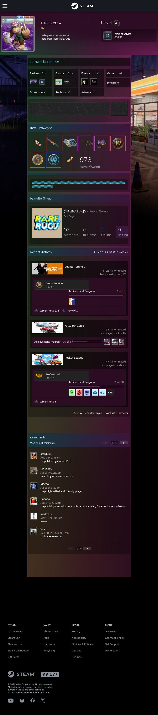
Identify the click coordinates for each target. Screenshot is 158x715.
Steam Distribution (18, 650)
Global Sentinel (54, 283)
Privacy (76, 631)
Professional (53, 374)
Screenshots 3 (48, 401)
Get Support (112, 644)
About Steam (15, 631)
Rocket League (74, 357)
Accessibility (79, 637)
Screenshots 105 (49, 310)
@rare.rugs (75, 211)
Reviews (123, 412)
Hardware (49, 644)
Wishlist (110, 412)
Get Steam (111, 631)
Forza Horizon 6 (74, 325)
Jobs (46, 637)
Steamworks (15, 644)
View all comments (42, 443)
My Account (112, 650)
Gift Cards (13, 656)
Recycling (49, 650)
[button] (128, 22)
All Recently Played (91, 412)
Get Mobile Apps (114, 637)
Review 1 (72, 310)
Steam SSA (14, 637)
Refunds (77, 656)
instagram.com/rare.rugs (55, 38)
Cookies (76, 650)
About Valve (51, 631)
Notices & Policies (82, 644)
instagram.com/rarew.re (55, 35)
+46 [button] (110, 392)
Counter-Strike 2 (75, 266)
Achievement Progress (82, 291)
